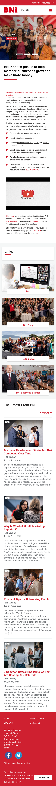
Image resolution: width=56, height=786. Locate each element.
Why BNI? (8, 722)
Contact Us (35, 722)
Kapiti (6, 718)
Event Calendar (37, 718)
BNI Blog (28, 325)
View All (45, 412)
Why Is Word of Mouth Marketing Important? (24, 527)
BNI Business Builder (28, 392)
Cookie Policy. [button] (14, 782)
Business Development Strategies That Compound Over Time (28, 451)
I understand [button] (43, 777)
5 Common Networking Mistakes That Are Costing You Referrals (27, 673)
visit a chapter (12, 221)
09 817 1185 (12, 744)
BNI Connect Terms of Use (17, 763)
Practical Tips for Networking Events (26, 599)
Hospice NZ (28, 359)
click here (34, 221)
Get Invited (29, 38)
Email (6, 747)
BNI (28, 291)
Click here (10, 216)
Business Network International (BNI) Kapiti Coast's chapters (27, 93)
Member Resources (41, 2)
